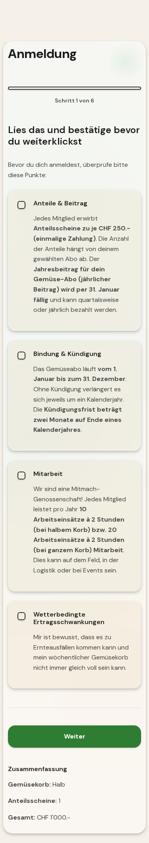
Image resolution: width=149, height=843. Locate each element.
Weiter (74, 736)
